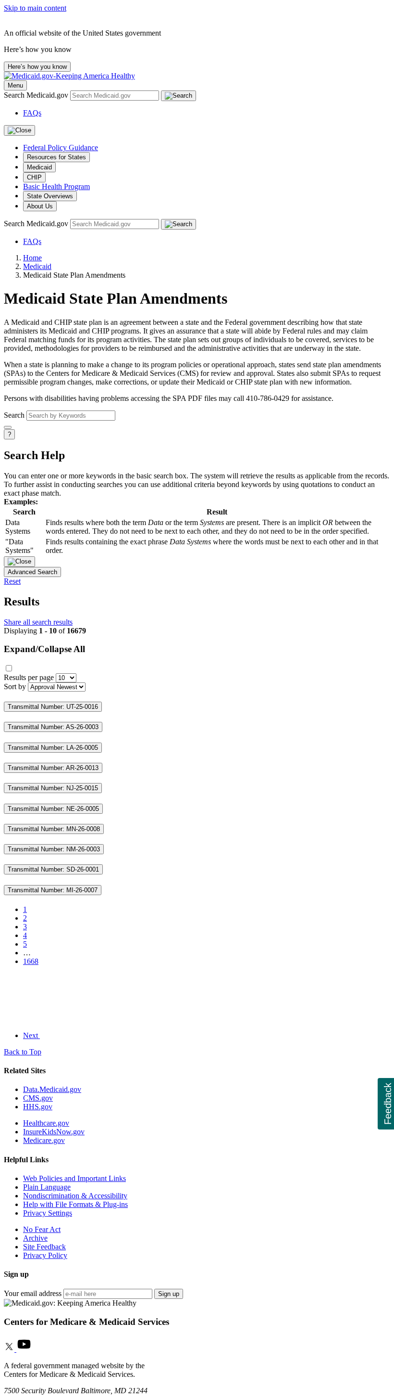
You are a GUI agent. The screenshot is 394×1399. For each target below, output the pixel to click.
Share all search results (38, 622)
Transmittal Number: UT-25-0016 (53, 706)
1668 (30, 961)
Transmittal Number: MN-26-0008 (54, 829)
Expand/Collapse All (44, 649)
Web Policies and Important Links (74, 1178)
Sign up (168, 1293)
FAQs (32, 113)
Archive (35, 1238)
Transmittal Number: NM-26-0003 (54, 849)
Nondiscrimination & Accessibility (75, 1196)
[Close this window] (19, 561)
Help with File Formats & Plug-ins (75, 1204)
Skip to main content (35, 8)
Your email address (33, 1293)
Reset (12, 581)
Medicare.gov (44, 1140)
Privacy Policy (45, 1255)
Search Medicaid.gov (37, 95)
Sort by (15, 686)
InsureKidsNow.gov (54, 1132)
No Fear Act (42, 1229)
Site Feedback (44, 1247)
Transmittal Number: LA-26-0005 (53, 747)
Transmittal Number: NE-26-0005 (53, 808)
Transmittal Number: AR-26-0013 (53, 767)
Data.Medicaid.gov (52, 1089)
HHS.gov (37, 1107)
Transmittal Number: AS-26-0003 (53, 727)
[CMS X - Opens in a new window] (10, 1349)
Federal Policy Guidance (60, 147)
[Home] (69, 76)
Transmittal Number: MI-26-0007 (53, 890)
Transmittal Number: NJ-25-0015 (53, 788)
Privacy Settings (47, 1213)
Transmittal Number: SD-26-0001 (53, 869)
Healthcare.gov (46, 1123)
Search (14, 415)
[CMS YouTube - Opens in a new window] (24, 1349)
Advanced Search (32, 572)
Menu (15, 85)
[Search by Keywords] (8, 427)
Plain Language (47, 1187)
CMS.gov (38, 1098)
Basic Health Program (56, 186)
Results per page (29, 677)
